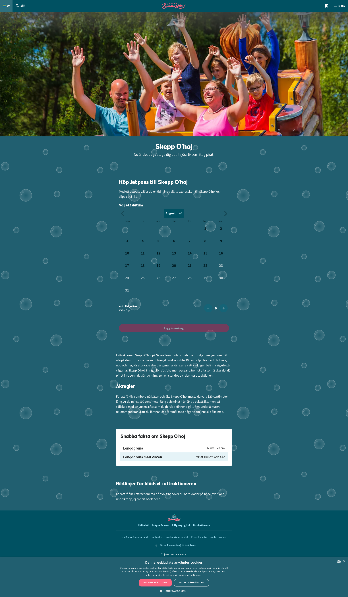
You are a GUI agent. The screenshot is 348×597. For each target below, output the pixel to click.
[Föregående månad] (122, 213)
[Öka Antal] (223, 308)
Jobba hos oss (218, 537)
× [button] (344, 561)
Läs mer (197, 575)
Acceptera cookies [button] (155, 582)
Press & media (199, 537)
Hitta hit (143, 525)
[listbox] (339, 561)
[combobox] (174, 213)
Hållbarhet (157, 537)
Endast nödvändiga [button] (191, 582)
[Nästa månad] (225, 213)
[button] (174, 591)
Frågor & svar (160, 525)
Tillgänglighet (181, 525)
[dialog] (174, 577)
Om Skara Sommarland (135, 537)
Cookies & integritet (177, 537)
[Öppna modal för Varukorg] (326, 6)
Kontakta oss (201, 525)
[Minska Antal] (208, 308)
